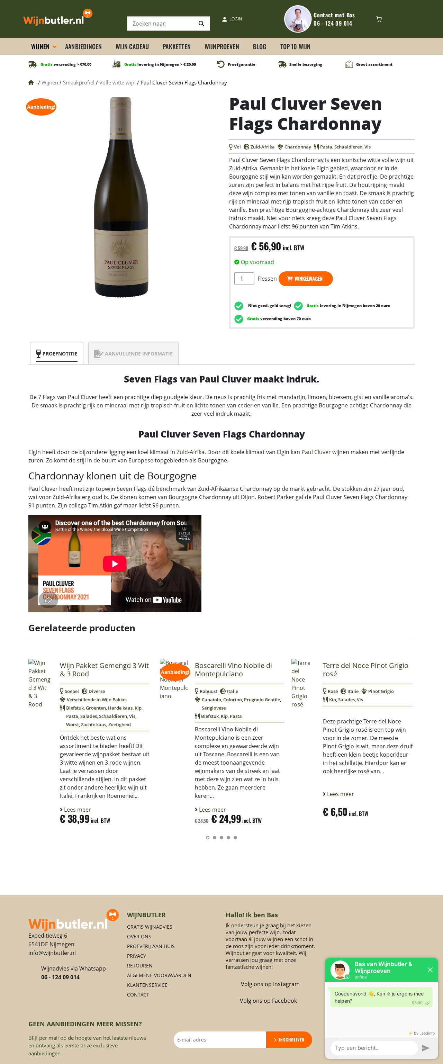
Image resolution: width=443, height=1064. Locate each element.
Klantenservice (147, 985)
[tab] (56, 353)
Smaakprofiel (78, 82)
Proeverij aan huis (151, 946)
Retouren (140, 965)
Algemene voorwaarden (159, 975)
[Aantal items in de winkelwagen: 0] (379, 19)
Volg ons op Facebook (268, 1000)
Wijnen (50, 82)
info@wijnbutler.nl (52, 953)
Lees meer (77, 809)
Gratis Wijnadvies (149, 926)
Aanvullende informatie (139, 353)
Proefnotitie (60, 353)
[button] (207, 837)
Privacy (136, 956)
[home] (73, 919)
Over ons (139, 936)
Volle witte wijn (117, 82)
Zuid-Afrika (191, 452)
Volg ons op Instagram (270, 984)
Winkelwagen (309, 278)
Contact (138, 994)
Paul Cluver (316, 452)
